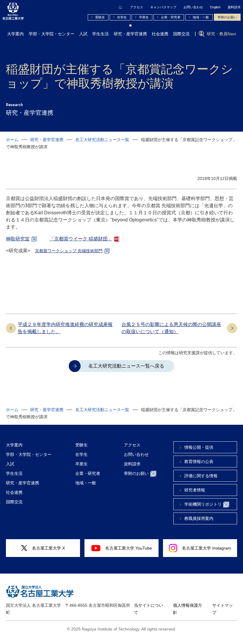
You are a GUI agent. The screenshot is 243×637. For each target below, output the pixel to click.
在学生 (122, 17)
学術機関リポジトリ (203, 504)
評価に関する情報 (201, 475)
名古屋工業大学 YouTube (128, 548)
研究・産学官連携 (130, 33)
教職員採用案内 (198, 518)
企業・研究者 (170, 17)
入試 (83, 33)
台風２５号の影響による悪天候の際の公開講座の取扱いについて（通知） (171, 328)
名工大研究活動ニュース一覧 (102, 139)
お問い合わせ (193, 7)
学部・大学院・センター (51, 33)
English (215, 7)
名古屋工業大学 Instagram (206, 548)
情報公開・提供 (198, 447)
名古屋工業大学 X (48, 548)
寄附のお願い (227, 17)
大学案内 (15, 33)
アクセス (136, 7)
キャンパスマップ (163, 7)
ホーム (12, 139)
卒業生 (144, 17)
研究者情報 (194, 490)
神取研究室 (18, 238)
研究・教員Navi (221, 33)
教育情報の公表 (198, 461)
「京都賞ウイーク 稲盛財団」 (80, 238)
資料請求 (234, 7)
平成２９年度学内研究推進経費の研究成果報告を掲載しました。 (65, 328)
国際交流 (181, 33)
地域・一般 (201, 17)
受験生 (100, 17)
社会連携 (160, 33)
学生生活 (100, 33)
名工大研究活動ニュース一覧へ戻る (126, 365)
